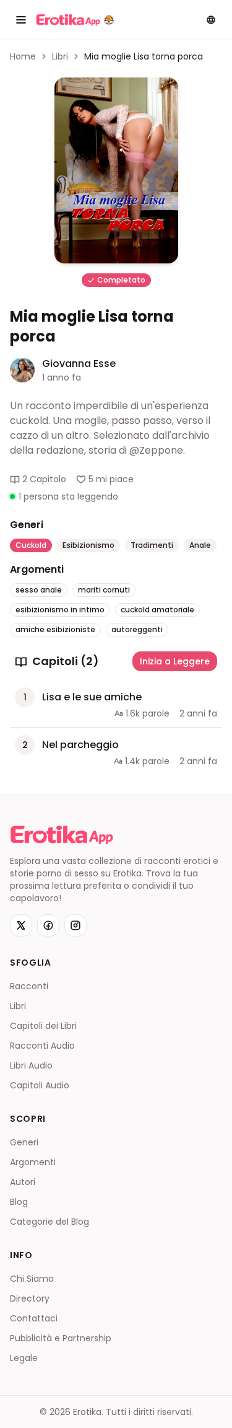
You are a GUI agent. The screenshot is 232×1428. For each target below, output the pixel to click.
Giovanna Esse (79, 363)
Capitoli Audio (39, 1085)
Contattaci (34, 1318)
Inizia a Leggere (175, 661)
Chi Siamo (32, 1278)
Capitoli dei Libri (43, 1026)
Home (23, 56)
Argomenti (33, 1162)
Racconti (29, 986)
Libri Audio (31, 1065)
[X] (21, 925)
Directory (29, 1298)
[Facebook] (48, 925)
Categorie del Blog (49, 1221)
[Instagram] (75, 925)
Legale (24, 1358)
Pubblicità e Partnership (60, 1338)
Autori (22, 1182)
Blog (19, 1202)
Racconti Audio (42, 1045)
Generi (24, 1142)
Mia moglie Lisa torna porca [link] (143, 56)
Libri (60, 56)
